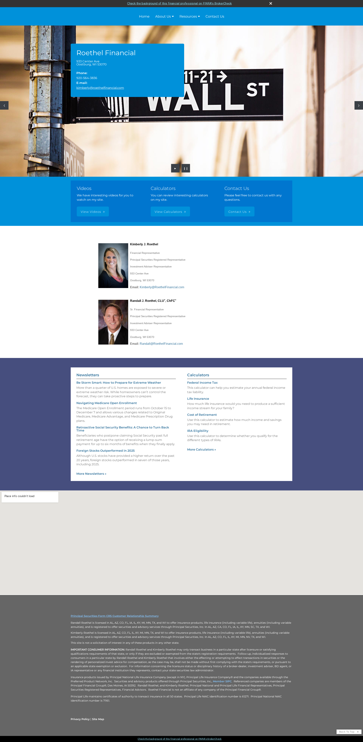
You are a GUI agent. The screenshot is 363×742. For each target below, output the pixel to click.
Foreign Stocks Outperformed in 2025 (105, 450)
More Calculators (201, 449)
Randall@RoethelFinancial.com (161, 343)
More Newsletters (91, 474)
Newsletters (87, 375)
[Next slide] (358, 105)
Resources (188, 16)
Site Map (98, 719)
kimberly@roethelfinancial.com (100, 88)
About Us (163, 16)
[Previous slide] (4, 105)
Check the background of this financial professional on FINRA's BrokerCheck (179, 3)
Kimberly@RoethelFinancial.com (162, 287)
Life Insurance (198, 398)
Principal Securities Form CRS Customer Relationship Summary (115, 616)
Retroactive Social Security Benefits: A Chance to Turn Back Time (122, 429)
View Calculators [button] (168, 212)
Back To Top (347, 731)
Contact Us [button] (237, 212)
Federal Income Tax (202, 382)
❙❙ (185, 168)
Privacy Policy (80, 719)
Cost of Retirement (202, 415)
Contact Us (215, 16)
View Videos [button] (91, 212)
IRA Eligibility (197, 431)
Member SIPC (222, 681)
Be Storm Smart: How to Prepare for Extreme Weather (118, 382)
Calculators (198, 375)
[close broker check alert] (270, 3)
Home (144, 16)
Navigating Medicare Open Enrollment (106, 403)
